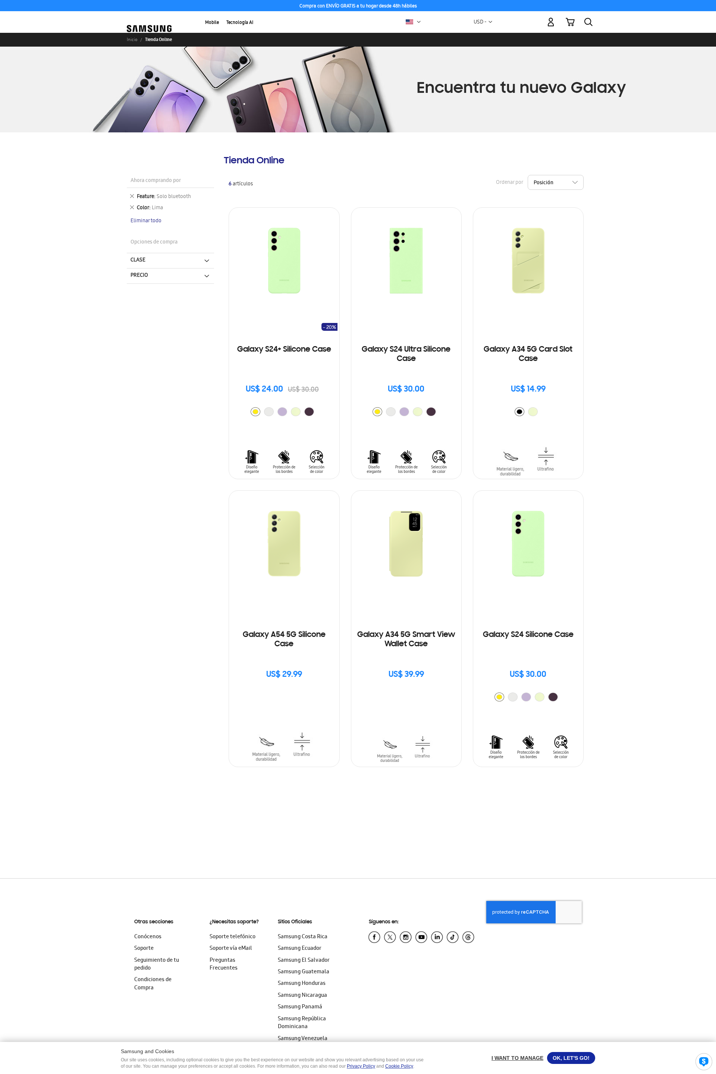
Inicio (132, 40)
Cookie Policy (399, 1066)
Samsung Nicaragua (302, 995)
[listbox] (284, 412)
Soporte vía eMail (231, 948)
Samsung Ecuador (299, 948)
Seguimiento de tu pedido (156, 964)
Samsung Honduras (302, 983)
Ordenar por (509, 183)
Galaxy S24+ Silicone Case (284, 350)
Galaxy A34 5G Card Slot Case (528, 354)
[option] (255, 411)
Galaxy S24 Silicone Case (528, 635)
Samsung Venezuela (302, 1038)
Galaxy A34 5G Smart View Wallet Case (406, 640)
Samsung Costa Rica (302, 937)
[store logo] (149, 18)
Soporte (144, 948)
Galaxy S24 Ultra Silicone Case (406, 354)
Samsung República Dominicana (302, 1023)
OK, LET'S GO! (571, 1058)
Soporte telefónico (232, 937)
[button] (419, 22)
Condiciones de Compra (153, 984)
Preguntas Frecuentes (224, 964)
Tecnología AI (239, 22)
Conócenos (147, 937)
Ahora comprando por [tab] (156, 181)
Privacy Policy (361, 1066)
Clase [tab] (138, 260)
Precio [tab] (139, 275)
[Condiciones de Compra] (358, 6)
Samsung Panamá (300, 1007)
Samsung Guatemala (303, 972)
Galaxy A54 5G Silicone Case (284, 640)
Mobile (212, 22)
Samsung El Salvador (304, 960)
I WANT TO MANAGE (517, 1058)
